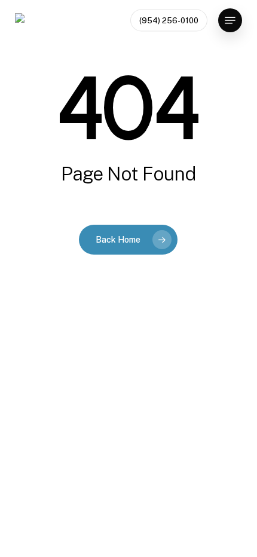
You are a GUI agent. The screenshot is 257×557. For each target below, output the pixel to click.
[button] (230, 20)
